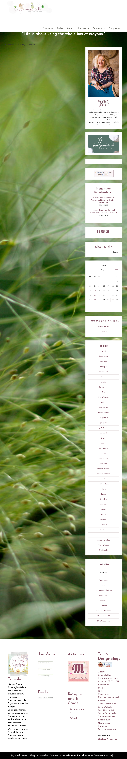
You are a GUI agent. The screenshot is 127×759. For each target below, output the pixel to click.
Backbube (103, 601)
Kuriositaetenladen (103, 611)
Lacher (103, 453)
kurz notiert (103, 448)
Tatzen (103, 515)
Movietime (103, 479)
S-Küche (103, 606)
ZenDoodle (103, 550)
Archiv (60, 28)
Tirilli (100, 691)
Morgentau (103, 694)
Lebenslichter (104, 675)
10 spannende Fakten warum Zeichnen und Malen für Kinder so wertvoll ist (103, 200)
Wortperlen (103, 685)
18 (95, 295)
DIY (103, 392)
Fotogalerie (114, 28)
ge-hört (103, 402)
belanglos (103, 367)
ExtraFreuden (103, 397)
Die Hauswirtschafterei (103, 590)
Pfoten (103, 489)
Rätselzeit (104, 499)
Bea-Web (103, 362)
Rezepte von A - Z (103, 326)
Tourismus (103, 530)
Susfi (100, 688)
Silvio (104, 585)
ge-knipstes (103, 407)
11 (95, 291)
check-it (104, 377)
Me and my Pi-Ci (103, 469)
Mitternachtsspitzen (108, 678)
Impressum (83, 28)
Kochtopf (103, 443)
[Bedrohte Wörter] (78, 672)
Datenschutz (99, 28)
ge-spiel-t (103, 423)
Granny (103, 438)
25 (95, 300)
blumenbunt (103, 372)
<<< (90, 270)
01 (113, 282)
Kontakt (71, 28)
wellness (104, 535)
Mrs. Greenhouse (103, 621)
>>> (116, 270)
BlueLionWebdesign (107, 739)
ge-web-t (103, 433)
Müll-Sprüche (104, 484)
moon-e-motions (103, 474)
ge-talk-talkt (104, 428)
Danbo (103, 382)
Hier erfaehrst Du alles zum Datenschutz (84, 755)
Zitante (101, 672)
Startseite (48, 28)
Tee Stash (103, 520)
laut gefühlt (103, 458)
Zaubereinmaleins (106, 717)
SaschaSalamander (107, 713)
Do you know (104, 387)
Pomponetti (103, 595)
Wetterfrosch (103, 545)
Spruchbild (104, 504)
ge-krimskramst (104, 413)
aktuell (103, 351)
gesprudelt (104, 418)
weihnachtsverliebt (104, 540)
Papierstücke (104, 580)
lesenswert (104, 464)
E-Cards (103, 331)
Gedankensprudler (107, 704)
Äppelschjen (103, 356)
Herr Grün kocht (103, 616)
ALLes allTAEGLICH (108, 682)
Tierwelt (104, 525)
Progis (103, 494)
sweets (103, 509)
